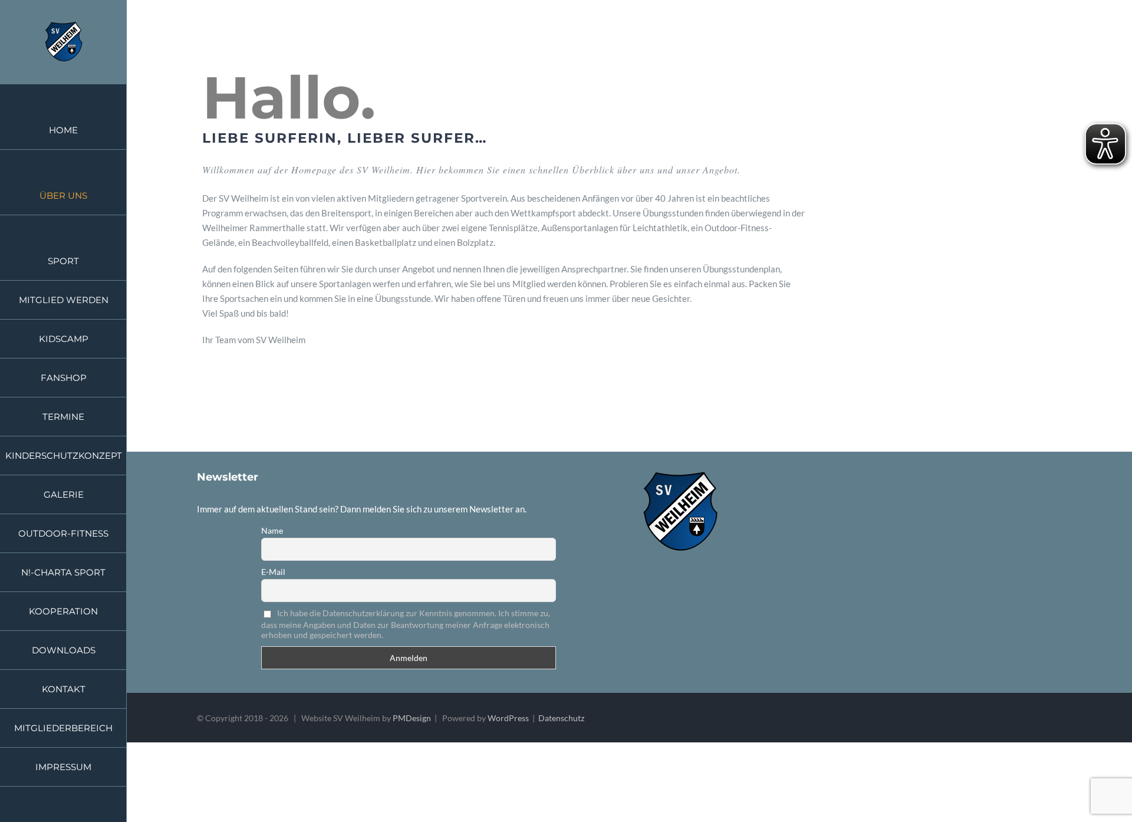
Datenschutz (561, 718)
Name (272, 530)
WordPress (508, 718)
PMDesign (412, 718)
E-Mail (273, 572)
